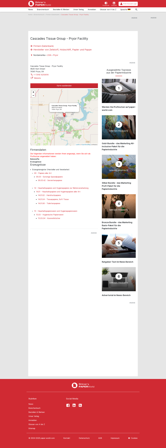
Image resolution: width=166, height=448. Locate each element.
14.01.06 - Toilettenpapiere (49, 203)
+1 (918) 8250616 (41, 75)
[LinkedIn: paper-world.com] (73, 405)
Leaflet (78, 144)
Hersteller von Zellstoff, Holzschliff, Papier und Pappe (62, 49)
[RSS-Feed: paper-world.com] (80, 405)
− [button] (33, 95)
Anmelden (92, 9)
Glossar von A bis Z (108, 9)
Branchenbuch (43, 9)
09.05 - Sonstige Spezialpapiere (49, 177)
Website (37, 78)
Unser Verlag (78, 9)
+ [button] (33, 92)
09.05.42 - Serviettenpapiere (50, 180)
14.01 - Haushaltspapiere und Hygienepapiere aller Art (58, 192)
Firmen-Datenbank (53, 14)
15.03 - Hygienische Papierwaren (49, 215)
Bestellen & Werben (61, 9)
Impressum (115, 438)
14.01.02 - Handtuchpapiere (49, 195)
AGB (100, 438)
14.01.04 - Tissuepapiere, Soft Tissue (53, 199)
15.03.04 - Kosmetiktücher (49, 218)
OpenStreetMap (86, 144)
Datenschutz (84, 438)
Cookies (134, 438)
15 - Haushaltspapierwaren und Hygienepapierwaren (55, 211)
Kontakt (66, 438)
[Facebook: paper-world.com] (67, 405)
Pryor (55, 55)
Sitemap (31, 428)
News (30, 9)
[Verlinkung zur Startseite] (39, 3)
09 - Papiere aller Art (43, 173)
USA (49, 55)
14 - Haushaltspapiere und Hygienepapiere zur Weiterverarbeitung (61, 188)
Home (30, 14)
